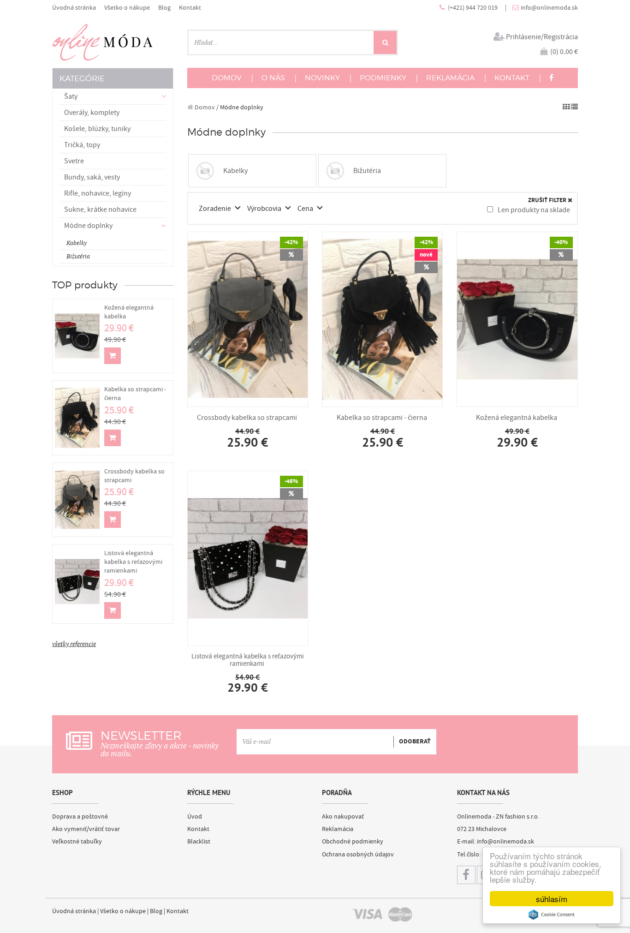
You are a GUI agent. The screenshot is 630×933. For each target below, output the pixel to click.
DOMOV (227, 77)
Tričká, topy (82, 145)
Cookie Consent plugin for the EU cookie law (552, 914)
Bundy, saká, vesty (92, 177)
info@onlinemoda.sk (549, 7)
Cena (306, 208)
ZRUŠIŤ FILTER (548, 200)
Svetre (74, 161)
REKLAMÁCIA (450, 77)
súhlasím (551, 898)
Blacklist (198, 841)
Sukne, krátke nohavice (100, 209)
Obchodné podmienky (352, 841)
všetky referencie (74, 644)
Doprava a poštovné (80, 817)
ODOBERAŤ (415, 741)
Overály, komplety (91, 112)
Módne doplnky (241, 107)
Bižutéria (78, 256)
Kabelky (76, 243)
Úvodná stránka (74, 7)
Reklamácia (337, 829)
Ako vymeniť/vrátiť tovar (86, 829)
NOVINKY (322, 77)
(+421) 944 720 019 (473, 7)
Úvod (194, 817)
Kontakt (190, 7)
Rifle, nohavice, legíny (97, 193)
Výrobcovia (265, 208)
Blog (164, 7)
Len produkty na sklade (533, 210)
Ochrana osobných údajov (358, 854)
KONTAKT (511, 77)
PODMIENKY (383, 77)
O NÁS (273, 77)
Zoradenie (215, 208)
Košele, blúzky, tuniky (97, 128)
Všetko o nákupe (127, 7)
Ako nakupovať (343, 817)
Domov (204, 107)
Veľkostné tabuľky (77, 841)
